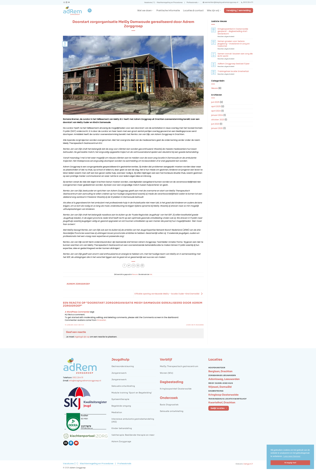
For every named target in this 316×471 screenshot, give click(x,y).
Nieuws (135, 274)
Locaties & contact (193, 10)
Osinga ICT (248, 464)
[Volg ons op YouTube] (69, 2)
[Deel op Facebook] (124, 266)
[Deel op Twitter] (129, 266)
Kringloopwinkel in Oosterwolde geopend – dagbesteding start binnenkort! (233, 31)
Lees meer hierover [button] (291, 456)
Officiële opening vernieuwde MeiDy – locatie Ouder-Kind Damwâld (167, 293)
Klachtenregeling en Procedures (170, 2)
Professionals (192, 2)
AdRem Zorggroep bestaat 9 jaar (234, 63)
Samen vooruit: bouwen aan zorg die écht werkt (235, 54)
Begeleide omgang (121, 406)
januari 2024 (217, 115)
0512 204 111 (77, 377)
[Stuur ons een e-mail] (64, 2)
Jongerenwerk (119, 373)
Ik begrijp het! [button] (290, 463)
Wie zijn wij (213, 10)
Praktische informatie (168, 10)
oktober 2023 (217, 119)
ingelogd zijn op (82, 336)
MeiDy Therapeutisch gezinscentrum (179, 366)
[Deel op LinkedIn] (142, 266)
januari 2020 (217, 128)
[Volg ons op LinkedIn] (66, 2)
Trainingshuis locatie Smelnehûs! (233, 71)
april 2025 (216, 106)
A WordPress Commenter (77, 311)
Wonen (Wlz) (166, 373)
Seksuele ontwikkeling (123, 386)
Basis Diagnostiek (169, 404)
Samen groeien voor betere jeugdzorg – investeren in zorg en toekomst (234, 43)
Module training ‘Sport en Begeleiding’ (131, 392)
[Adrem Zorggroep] (73, 10)
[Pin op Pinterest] (138, 266)
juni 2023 (215, 123)
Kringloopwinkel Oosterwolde (176, 388)
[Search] (90, 11)
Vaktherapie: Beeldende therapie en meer (133, 435)
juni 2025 (215, 102)
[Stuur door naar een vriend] (133, 266)
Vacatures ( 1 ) (149, 2)
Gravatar (101, 320)
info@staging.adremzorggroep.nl (85, 380)
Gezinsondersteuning (122, 366)
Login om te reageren (195, 325)
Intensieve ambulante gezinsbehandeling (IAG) (132, 420)
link (151, 274)
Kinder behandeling (121, 428)
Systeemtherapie (120, 399)
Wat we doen (144, 10)
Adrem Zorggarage (121, 441)
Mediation (116, 412)
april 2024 (216, 110)
